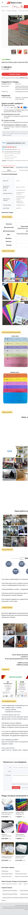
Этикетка (17, 871)
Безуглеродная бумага (7, 873)
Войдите (4, 160)
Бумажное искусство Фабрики (10, 890)
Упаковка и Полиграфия (12, 10)
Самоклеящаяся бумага (21, 873)
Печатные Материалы (23, 10)
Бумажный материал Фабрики (10, 894)
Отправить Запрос (14, 74)
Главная (3, 10)
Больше (3, 900)
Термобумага (4, 871)
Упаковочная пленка (6, 876)
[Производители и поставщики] (14, 2)
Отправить (16, 787)
